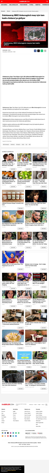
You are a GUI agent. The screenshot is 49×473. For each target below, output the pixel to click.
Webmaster (38, 420)
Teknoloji (15, 413)
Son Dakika (4, 417)
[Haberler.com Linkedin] (13, 433)
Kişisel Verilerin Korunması (41, 417)
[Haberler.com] (8, 404)
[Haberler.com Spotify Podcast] (19, 433)
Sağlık (14, 411)
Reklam (35, 404)
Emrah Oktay (9, 141)
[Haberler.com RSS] (3, 436)
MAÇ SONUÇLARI (13, 4)
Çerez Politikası (39, 415)
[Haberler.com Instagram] (11, 433)
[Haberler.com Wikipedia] (5, 436)
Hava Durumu (27, 411)
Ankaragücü (18, 144)
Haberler (3, 409)
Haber (20, 444)
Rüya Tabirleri (27, 418)
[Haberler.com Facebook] (5, 433)
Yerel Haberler (16, 420)
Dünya (3, 422)
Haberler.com (27, 409)
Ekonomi (3, 411)
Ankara (23, 144)
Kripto (3, 418)
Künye (43, 404)
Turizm (14, 417)
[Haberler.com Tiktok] (11, 436)
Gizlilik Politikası (39, 413)
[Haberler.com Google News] (3, 433)
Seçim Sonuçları (27, 415)
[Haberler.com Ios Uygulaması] (28, 433)
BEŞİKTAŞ (38, 4)
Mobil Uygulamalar (39, 422)
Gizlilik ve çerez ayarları (15, 446)
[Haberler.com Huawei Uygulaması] (40, 433)
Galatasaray (13, 144)
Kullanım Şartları (39, 411)
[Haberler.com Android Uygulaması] (34, 433)
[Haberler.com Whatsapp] (16, 433)
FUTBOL (31, 4)
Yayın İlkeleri (46, 404)
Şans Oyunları (27, 417)
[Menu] (2, 1)
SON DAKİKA (4, 4)
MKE (29, 144)
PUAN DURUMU (23, 4)
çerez (2, 468)
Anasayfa (3, 11)
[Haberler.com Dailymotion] (16, 436)
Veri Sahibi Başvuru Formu (41, 418)
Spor (26, 144)
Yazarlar (14, 418)
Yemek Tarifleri (27, 420)
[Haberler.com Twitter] (8, 433)
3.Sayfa (3, 420)
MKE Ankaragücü (6, 144)
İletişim (39, 404)
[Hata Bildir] (22, 446)
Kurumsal (38, 409)
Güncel (8, 11)
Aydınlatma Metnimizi (11, 470)
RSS (37, 424)
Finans (14, 415)
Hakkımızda (31, 404)
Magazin (3, 415)
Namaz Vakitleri (27, 413)
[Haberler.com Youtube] (8, 436)
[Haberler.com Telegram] (13, 436)
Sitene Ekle (38, 426)
